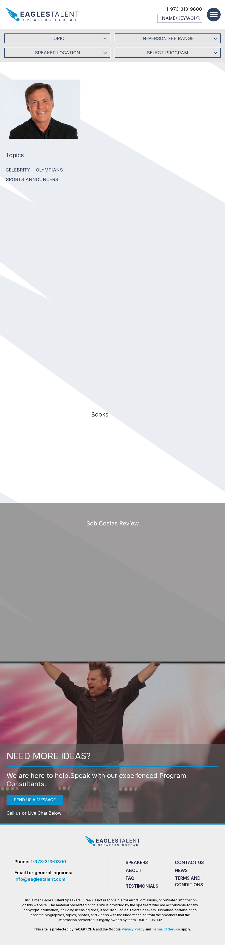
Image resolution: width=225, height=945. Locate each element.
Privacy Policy (133, 929)
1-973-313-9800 (184, 9)
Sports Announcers (32, 179)
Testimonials (142, 886)
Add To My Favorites (117, 123)
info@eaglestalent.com (40, 879)
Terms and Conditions (189, 881)
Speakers (137, 862)
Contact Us (189, 862)
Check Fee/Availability (175, 123)
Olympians (49, 170)
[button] (214, 14)
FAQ (130, 878)
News (181, 870)
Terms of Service (166, 929)
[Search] (198, 17)
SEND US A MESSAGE (35, 799)
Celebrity (18, 170)
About (134, 870)
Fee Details (100, 160)
